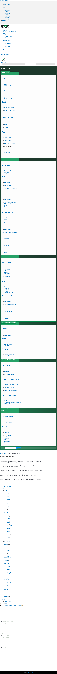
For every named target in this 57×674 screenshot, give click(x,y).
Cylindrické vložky (6, 262)
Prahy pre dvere (6, 245)
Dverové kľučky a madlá (8, 515)
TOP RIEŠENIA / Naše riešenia (6, 487)
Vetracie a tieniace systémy (9, 395)
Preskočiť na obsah (4, 0)
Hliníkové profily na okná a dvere (10, 379)
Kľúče (3, 281)
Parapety (4, 90)
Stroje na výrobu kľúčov (8, 296)
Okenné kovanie (6, 102)
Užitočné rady (5, 453)
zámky (3, 194)
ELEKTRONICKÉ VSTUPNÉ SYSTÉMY (7, 559)
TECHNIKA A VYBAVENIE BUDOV (6, 564)
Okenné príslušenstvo (7, 117)
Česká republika (7, 601)
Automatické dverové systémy (10, 366)
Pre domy (4, 328)
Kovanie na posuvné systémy (9, 233)
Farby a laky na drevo (7, 416)
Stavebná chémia (6, 427)
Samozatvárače (6, 165)
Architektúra (9, 576)
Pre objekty (5, 349)
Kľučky (4, 78)
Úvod (1, 453)
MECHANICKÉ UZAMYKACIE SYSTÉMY (7, 543)
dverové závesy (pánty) (8, 212)
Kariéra (3, 599)
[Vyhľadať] (18, 448)
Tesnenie (4, 132)
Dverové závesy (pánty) (8, 520)
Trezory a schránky (7, 311)
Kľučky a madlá (6, 177)
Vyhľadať (23, 63)
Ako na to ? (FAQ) (7, 592)
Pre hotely (4, 338)
